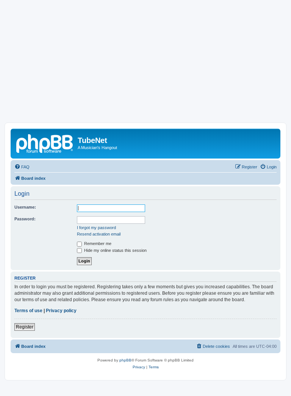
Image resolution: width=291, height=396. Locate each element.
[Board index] (45, 142)
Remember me (97, 243)
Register (24, 327)
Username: (25, 207)
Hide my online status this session (115, 250)
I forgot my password (96, 227)
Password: (25, 219)
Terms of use (28, 310)
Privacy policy (61, 310)
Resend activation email (98, 234)
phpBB (125, 360)
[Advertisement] (145, 66)
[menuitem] (22, 166)
